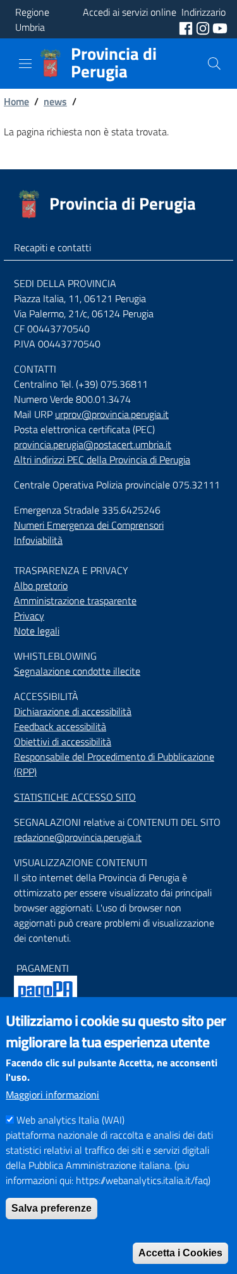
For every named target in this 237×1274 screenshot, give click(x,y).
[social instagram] (204, 27)
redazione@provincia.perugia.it (78, 837)
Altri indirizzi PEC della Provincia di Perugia (102, 459)
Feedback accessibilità (60, 726)
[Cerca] (214, 63)
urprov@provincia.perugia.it (112, 414)
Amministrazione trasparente (75, 600)
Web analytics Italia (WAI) (70, 1119)
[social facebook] (187, 27)
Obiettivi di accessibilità (62, 741)
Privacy (29, 615)
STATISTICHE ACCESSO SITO (75, 796)
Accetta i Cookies (180, 1253)
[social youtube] (220, 27)
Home (16, 101)
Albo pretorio (41, 585)
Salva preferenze (51, 1208)
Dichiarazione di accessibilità (72, 711)
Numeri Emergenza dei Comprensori (89, 525)
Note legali (36, 630)
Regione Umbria (32, 19)
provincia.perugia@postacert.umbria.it (92, 444)
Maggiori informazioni (52, 1094)
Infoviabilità (38, 540)
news (55, 101)
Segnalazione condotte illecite (77, 671)
